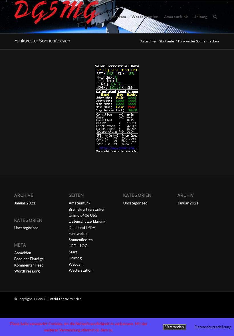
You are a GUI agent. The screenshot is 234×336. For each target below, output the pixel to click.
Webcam (76, 264)
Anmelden (22, 253)
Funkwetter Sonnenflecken (42, 41)
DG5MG (40, 299)
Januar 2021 (24, 203)
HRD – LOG (78, 245)
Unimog (75, 258)
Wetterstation (80, 270)
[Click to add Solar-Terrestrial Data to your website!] (117, 151)
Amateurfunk (79, 203)
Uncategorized (26, 228)
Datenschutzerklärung (87, 221)
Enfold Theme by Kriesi (65, 299)
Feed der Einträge (29, 259)
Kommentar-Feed (29, 265)
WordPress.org (27, 271)
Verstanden (174, 327)
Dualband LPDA (82, 227)
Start (73, 252)
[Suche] (215, 16)
